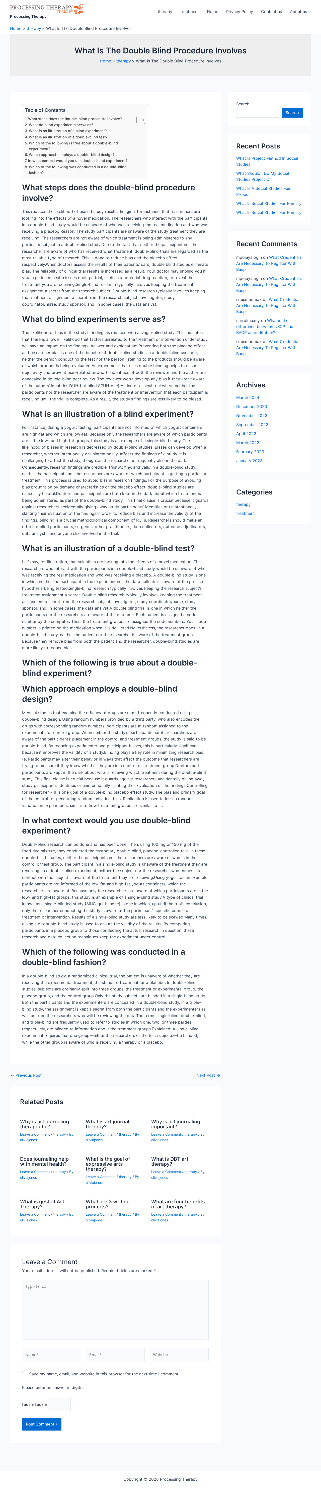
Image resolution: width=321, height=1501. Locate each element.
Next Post (208, 1075)
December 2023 (251, 406)
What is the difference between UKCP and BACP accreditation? (264, 326)
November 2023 (251, 415)
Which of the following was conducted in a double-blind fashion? (78, 170)
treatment (189, 11)
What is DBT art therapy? (169, 1161)
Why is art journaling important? (175, 1124)
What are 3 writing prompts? (108, 1204)
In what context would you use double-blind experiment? (78, 160)
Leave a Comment (35, 1134)
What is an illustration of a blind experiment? (68, 131)
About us (298, 11)
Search (242, 103)
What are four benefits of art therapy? (178, 1204)
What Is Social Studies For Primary (268, 203)
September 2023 (252, 424)
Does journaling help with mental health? (44, 1161)
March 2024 (247, 397)
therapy (165, 11)
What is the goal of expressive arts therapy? (108, 1164)
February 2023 (250, 451)
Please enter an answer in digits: (52, 1387)
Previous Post (26, 1075)
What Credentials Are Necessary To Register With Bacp (269, 263)
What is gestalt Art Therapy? (42, 1204)
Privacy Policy (239, 11)
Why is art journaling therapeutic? (44, 1124)
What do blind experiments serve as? (61, 125)
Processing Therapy (28, 16)
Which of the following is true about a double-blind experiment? (73, 146)
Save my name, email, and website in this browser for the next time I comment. (104, 1373)
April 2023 (246, 433)
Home (212, 11)
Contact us (271, 11)
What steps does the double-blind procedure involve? (75, 119)
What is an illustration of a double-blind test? (68, 137)
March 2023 (247, 442)
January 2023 (249, 460)
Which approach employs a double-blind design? (72, 154)
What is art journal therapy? (107, 1124)
